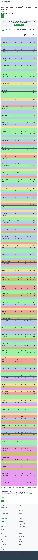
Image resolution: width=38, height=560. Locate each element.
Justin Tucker (5, 404)
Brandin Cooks (6, 158)
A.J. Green (5, 85)
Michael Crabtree (6, 199)
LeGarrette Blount (6, 402)
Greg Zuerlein (5, 379)
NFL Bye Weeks (21, 542)
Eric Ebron (5, 414)
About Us (20, 544)
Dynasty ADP (21, 513)
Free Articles (3, 542)
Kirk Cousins (5, 224)
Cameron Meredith (6, 382)
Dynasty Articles (4, 546)
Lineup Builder (21, 538)
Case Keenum (5, 459)
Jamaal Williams (6, 174)
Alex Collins (5, 110)
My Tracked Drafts (4, 523)
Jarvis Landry (5, 129)
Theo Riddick (5, 432)
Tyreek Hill (5, 90)
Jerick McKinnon (6, 117)
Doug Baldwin (5, 122)
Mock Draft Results (4, 508)
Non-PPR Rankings (22, 523)
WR (9, 15)
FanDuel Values (21, 536)
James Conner (6, 418)
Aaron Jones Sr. (6, 265)
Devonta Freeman (6, 78)
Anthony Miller (5, 373)
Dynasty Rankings (22, 526)
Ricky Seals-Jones (6, 407)
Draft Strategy (3, 526)
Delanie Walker (6, 215)
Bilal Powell (5, 304)
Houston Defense (6, 347)
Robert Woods (5, 281)
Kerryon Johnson (6, 183)
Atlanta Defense (6, 464)
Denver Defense (6, 363)
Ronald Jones (5, 297)
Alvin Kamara (5, 49)
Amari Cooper (5, 108)
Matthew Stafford (6, 275)
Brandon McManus (6, 484)
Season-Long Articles (5, 544)
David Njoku (5, 270)
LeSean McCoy (6, 104)
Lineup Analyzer (4, 536)
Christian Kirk (5, 461)
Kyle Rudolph (5, 211)
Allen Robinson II (6, 165)
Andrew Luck (5, 243)
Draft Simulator (3, 512)
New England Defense (7, 434)
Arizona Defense (6, 468)
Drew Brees (5, 195)
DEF (14, 15)
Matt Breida (5, 332)
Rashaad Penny (6, 238)
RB (7, 15)
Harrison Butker (6, 473)
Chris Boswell (5, 466)
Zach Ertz (5, 126)
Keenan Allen (5, 74)
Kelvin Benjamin (6, 300)
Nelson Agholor (6, 252)
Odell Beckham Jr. (6, 60)
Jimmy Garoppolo (6, 263)
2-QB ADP (20, 512)
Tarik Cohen (5, 236)
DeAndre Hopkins (6, 53)
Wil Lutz (4, 439)
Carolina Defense (6, 452)
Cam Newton (5, 204)
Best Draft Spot (3, 529)
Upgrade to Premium (19, 24)
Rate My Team (3, 515)
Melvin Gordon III (6, 56)
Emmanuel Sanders (6, 172)
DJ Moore (5, 350)
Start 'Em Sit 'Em (4, 533)
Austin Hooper (5, 400)
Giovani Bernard (6, 368)
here (31, 492)
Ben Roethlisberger (6, 306)
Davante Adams (6, 76)
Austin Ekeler (5, 436)
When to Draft (3, 527)
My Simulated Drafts (4, 513)
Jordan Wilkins (5, 377)
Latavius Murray (6, 322)
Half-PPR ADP (21, 508)
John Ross (5, 395)
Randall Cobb (5, 249)
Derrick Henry (5, 135)
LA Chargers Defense (7, 318)
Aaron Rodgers (6, 106)
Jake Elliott (5, 471)
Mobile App (3, 516)
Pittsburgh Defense (6, 455)
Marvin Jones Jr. (6, 181)
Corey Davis (5, 179)
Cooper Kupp (5, 218)
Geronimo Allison (6, 375)
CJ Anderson (5, 325)
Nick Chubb (5, 334)
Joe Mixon (5, 88)
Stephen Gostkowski (7, 389)
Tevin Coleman (6, 213)
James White (5, 272)
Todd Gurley (5, 37)
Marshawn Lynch (6, 161)
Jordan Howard (6, 81)
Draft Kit (2, 541)
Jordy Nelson (5, 268)
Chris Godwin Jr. (6, 366)
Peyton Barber (5, 197)
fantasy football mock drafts (12, 29)
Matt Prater (5, 477)
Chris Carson (5, 192)
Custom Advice (4, 538)
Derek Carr (5, 370)
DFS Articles (3, 547)
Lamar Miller (5, 124)
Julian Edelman (6, 190)
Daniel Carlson (6, 457)
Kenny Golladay (6, 354)
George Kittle (5, 357)
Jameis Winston (6, 393)
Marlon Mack (5, 259)
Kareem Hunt (5, 62)
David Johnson (6, 40)
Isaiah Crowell (5, 247)
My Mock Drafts (4, 510)
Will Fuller (4, 206)
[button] (35, 2)
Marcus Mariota (6, 361)
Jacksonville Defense (7, 261)
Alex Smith (5, 359)
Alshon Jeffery (5, 227)
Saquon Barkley (6, 51)
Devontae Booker (6, 411)
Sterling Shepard (6, 284)
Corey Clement (6, 341)
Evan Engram (5, 202)
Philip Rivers (5, 286)
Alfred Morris (5, 320)
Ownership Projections (23, 533)
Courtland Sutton (6, 443)
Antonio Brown (6, 44)
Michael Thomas (6, 72)
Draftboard (6, 17)
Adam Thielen (5, 115)
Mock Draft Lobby (4, 507)
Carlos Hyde (5, 163)
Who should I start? (22, 494)
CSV (10, 17)
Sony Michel (5, 229)
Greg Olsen (5, 170)
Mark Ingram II (5, 140)
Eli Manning (5, 423)
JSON (13, 17)
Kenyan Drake (5, 113)
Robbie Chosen (6, 233)
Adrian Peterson (6, 222)
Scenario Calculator (4, 524)
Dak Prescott (5, 427)
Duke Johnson (5, 254)
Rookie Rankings (22, 527)
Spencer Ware (5, 446)
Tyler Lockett (5, 352)
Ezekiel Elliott (5, 47)
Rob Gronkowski (6, 83)
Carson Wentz (5, 231)
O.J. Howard (5, 391)
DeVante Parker (6, 409)
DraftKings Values (22, 535)
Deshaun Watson (6, 142)
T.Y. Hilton (5, 97)
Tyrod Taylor (5, 416)
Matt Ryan (5, 288)
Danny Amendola (6, 425)
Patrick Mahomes (6, 311)
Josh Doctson (5, 441)
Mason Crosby (6, 475)
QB (4, 15)
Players (2, 549)
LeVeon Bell (5, 42)
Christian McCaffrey (6, 65)
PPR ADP (20, 507)
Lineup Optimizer (4, 535)
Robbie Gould (5, 480)
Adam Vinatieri (6, 482)
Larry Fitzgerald (6, 119)
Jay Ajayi (4, 145)
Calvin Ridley (5, 316)
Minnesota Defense (6, 295)
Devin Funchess (6, 240)
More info (3, 30)
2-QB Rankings (21, 524)
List (2, 17)
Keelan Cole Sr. (6, 302)
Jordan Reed (5, 245)
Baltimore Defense (6, 338)
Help (20, 546)
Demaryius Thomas (6, 149)
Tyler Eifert (5, 384)
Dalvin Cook (5, 69)
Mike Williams (5, 277)
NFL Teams (21, 541)
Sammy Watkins (6, 256)
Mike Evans (5, 92)
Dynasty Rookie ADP (22, 515)
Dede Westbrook (6, 398)
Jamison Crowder (6, 220)
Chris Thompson (6, 208)
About (11, 557)
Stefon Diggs (5, 94)
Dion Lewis (5, 167)
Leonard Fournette (6, 58)
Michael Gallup (6, 343)
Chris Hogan (5, 133)
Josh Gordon (5, 138)
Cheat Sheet (3, 519)
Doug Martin (5, 430)
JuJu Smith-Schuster (7, 131)
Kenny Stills (5, 290)
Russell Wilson (5, 176)
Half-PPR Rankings (22, 521)
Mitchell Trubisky (6, 448)
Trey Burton (5, 188)
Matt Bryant (5, 450)
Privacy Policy (15, 557)
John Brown (5, 327)
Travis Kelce (5, 99)
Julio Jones (5, 67)
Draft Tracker (3, 521)
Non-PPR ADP (21, 510)
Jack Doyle (5, 309)
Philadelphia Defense (7, 313)
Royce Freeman (6, 101)
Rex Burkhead (5, 186)
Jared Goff (5, 329)
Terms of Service (22, 557)
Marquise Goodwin (6, 151)
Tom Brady (5, 156)
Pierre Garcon (5, 293)
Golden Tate (5, 147)
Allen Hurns (5, 336)
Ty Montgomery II (6, 345)
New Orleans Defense (7, 386)
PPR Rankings (21, 519)
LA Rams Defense (6, 279)
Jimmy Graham (6, 154)
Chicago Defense (6, 420)
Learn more (30, 493)
